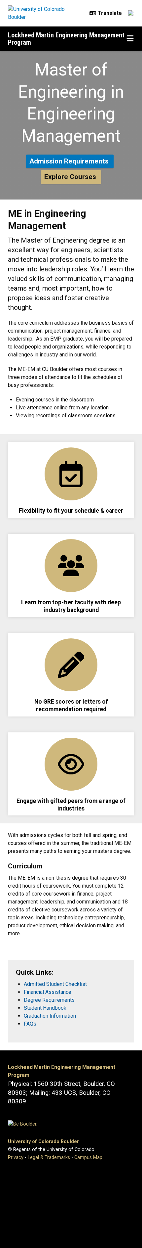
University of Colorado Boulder (43, 1141)
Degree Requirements (49, 1000)
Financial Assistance (47, 992)
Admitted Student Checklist (55, 984)
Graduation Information (50, 1016)
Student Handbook (45, 1008)
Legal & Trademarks (49, 1157)
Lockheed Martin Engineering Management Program (66, 38)
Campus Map (88, 1157)
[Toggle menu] (130, 38)
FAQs (30, 1024)
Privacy (15, 1157)
